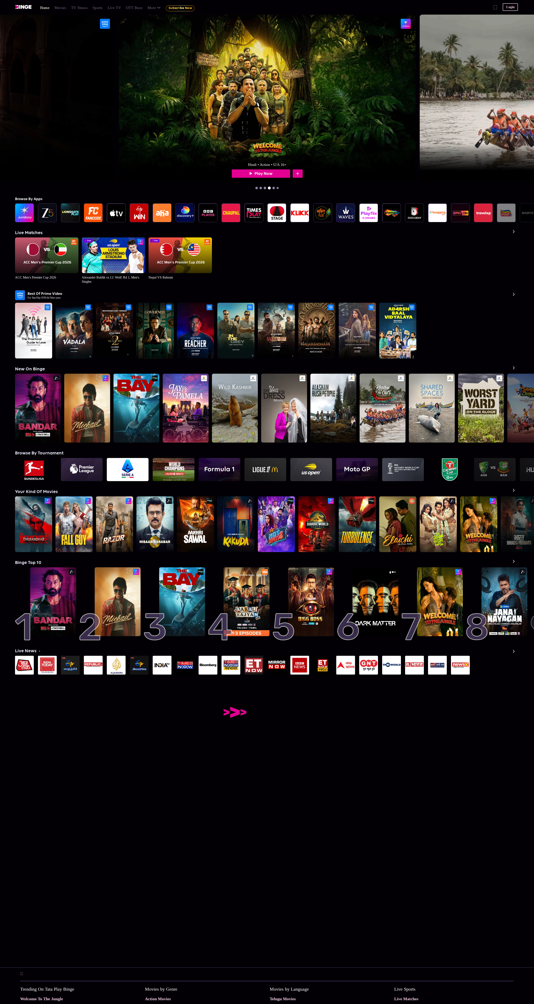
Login (510, 7)
